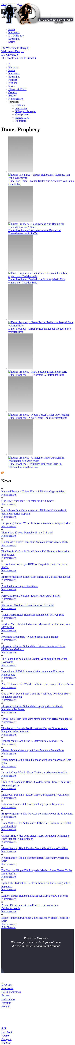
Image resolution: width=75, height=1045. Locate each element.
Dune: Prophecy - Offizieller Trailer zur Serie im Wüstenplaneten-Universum (35, 465)
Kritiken (12, 82)
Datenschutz (8, 999)
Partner (5, 995)
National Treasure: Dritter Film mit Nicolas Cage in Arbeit (33, 491)
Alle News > (8, 927)
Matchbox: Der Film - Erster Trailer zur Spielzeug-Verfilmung (35, 794)
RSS (3, 1028)
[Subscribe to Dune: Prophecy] (2, 473)
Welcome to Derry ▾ (12, 51)
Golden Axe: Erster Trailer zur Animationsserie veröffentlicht (34, 541)
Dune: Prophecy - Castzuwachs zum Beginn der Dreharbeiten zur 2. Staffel (34, 232)
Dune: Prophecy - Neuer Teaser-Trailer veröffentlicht (37, 417)
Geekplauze (21, 114)
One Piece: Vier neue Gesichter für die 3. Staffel (27, 500)
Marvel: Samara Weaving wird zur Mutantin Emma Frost (32, 750)
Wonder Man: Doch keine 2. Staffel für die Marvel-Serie (32, 740)
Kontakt (5, 1006)
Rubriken (13, 101)
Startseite (13, 67)
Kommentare (15, 98)
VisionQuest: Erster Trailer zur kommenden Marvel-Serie (32, 614)
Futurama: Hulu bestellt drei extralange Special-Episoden (32, 804)
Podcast (12, 79)
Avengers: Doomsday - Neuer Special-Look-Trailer (29, 636)
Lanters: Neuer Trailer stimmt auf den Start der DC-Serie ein (34, 895)
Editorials (20, 120)
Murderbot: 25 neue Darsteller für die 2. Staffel (27, 532)
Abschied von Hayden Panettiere (19, 586)
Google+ (6, 1039)
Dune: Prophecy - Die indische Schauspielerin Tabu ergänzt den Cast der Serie (36, 281)
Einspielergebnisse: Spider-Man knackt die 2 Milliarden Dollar (35, 576)
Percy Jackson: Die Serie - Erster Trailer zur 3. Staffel (30, 595)
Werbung (6, 1002)
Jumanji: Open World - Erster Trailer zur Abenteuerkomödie (34, 772)
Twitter (5, 1035)
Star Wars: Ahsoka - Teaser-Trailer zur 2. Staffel (27, 605)
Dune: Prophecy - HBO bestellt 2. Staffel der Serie (36, 374)
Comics (12, 92)
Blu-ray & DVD (17, 89)
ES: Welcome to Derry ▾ (14, 47)
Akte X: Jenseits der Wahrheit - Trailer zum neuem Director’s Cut (37, 684)
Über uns (6, 984)
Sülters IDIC (22, 117)
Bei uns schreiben (11, 991)
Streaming (14, 38)
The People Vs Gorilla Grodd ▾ (18, 57)
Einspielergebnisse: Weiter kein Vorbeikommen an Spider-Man (35, 523)
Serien (11, 41)
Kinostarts (14, 32)
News (11, 29)
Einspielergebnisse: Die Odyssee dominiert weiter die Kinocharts (37, 813)
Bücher (12, 95)
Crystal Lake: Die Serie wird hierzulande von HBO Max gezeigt (36, 718)
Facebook (6, 1032)
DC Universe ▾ (9, 54)
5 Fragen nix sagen (25, 111)
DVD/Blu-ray (16, 35)
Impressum (7, 988)
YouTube (6, 1042)
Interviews (21, 108)
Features (20, 105)
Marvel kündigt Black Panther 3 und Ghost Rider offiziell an (34, 848)
